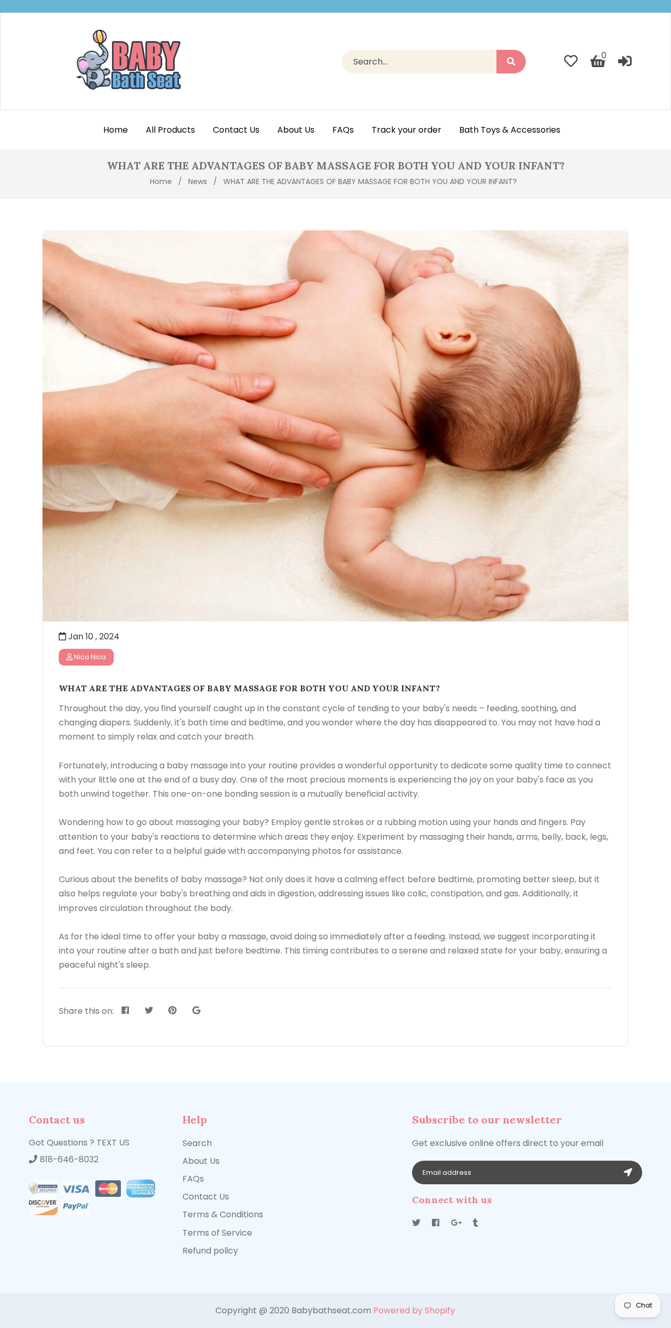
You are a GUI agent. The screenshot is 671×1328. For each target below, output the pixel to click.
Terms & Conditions (222, 1214)
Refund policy (210, 1251)
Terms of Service (217, 1233)
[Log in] (625, 61)
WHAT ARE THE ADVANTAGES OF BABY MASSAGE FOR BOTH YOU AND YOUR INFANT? (249, 688)
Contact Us (205, 1197)
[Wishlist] (571, 61)
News (197, 181)
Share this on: (86, 1011)
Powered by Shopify (414, 1310)
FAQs (193, 1179)
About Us (201, 1161)
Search (197, 1143)
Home (161, 181)
